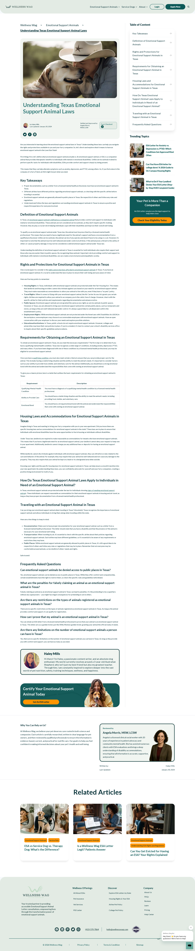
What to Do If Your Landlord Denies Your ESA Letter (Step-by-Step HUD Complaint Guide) (160, 184)
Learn (146, 905)
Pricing (147, 910)
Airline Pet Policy (115, 904)
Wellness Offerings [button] (82, 888)
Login (157, 7)
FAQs (146, 897)
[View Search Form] (188, 7)
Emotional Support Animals (35, 840)
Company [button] (148, 888)
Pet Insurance (78, 899)
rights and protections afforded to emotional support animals (71, 270)
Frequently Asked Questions (146, 124)
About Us (148, 892)
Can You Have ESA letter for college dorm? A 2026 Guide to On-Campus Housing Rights (159, 167)
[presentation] (137, 150)
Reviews (147, 901)
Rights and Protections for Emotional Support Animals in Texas (147, 55)
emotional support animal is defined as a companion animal (51, 220)
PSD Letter (77, 910)
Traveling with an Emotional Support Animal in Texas (146, 115)
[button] (105, 7)
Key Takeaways (140, 33)
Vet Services (78, 904)
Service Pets (54, 840)
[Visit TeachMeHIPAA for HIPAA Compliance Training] (136, 929)
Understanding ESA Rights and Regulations (147, 845)
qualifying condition (41, 358)
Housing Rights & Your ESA (119, 899)
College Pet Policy (116, 910)
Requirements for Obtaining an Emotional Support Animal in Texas (148, 70)
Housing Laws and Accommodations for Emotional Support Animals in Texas (148, 84)
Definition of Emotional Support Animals (148, 42)
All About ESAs (79, 893)
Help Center (149, 914)
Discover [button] (112, 888)
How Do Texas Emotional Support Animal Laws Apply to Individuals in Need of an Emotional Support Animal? (147, 100)
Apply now (175, 7)
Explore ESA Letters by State (120, 893)
